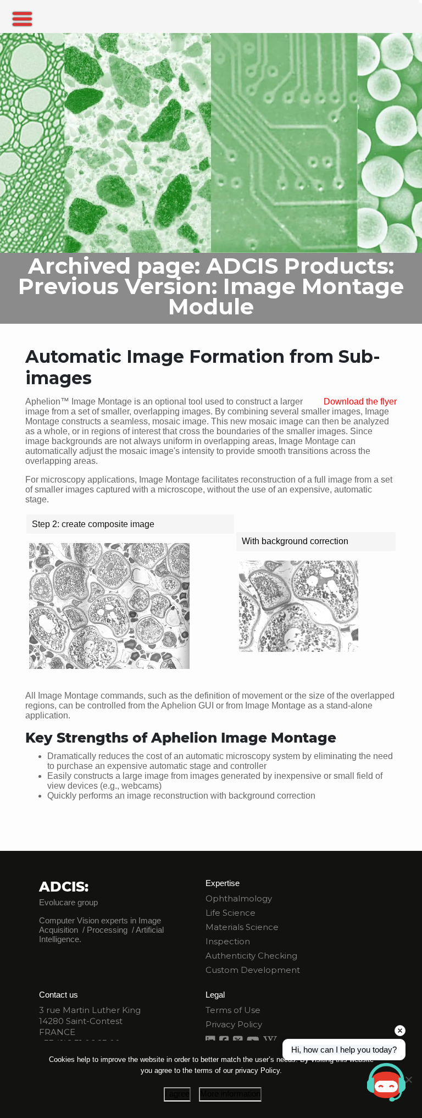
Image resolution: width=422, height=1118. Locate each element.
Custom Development (253, 970)
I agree (177, 1093)
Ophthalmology (239, 898)
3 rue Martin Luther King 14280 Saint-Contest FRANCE (90, 1021)
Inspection (228, 941)
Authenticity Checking (251, 955)
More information (230, 1093)
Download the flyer (360, 401)
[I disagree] (408, 1079)
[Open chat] (386, 1082)
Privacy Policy (234, 1024)
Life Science (231, 912)
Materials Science (242, 927)
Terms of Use (233, 1010)
